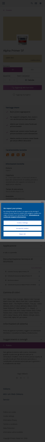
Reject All (22, 234)
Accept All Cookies (22, 228)
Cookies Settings (22, 223)
